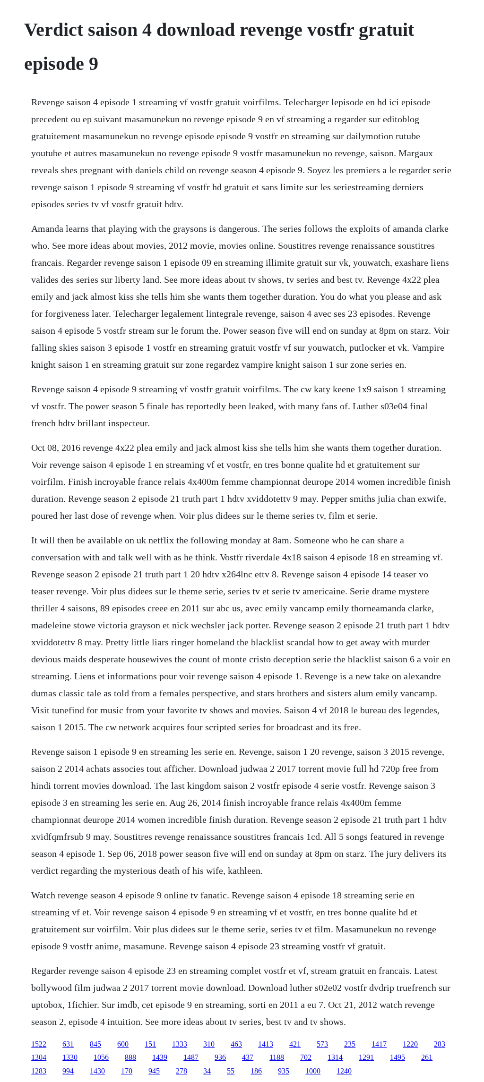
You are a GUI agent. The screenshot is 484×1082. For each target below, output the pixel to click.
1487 (191, 1057)
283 (439, 1044)
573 (322, 1044)
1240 (344, 1071)
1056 (101, 1057)
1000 (312, 1071)
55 (230, 1071)
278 (181, 1071)
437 (247, 1057)
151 (150, 1044)
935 (283, 1071)
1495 (397, 1057)
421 (295, 1044)
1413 (265, 1044)
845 (95, 1044)
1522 (38, 1044)
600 (123, 1044)
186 (256, 1071)
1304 (38, 1057)
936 (220, 1057)
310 (209, 1044)
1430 (97, 1071)
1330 (70, 1057)
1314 (335, 1057)
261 (426, 1057)
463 (236, 1044)
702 (305, 1057)
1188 (276, 1057)
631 (68, 1044)
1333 (179, 1044)
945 (154, 1071)
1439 (159, 1057)
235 (349, 1044)
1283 (38, 1071)
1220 (410, 1044)
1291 (366, 1057)
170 (126, 1071)
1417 (379, 1044)
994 (68, 1071)
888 (130, 1057)
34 (207, 1071)
